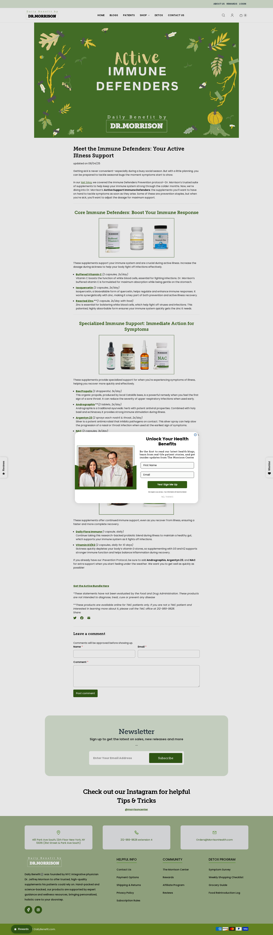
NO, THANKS (167, 496)
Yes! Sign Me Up (167, 484)
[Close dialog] (195, 435)
